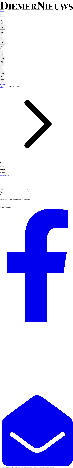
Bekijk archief (2, 207)
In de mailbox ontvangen (8, 207)
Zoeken (19, 86)
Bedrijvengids (2, 87)
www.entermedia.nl (4, 203)
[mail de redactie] (37, 465)
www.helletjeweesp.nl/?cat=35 (4, 175)
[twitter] (37, 394)
